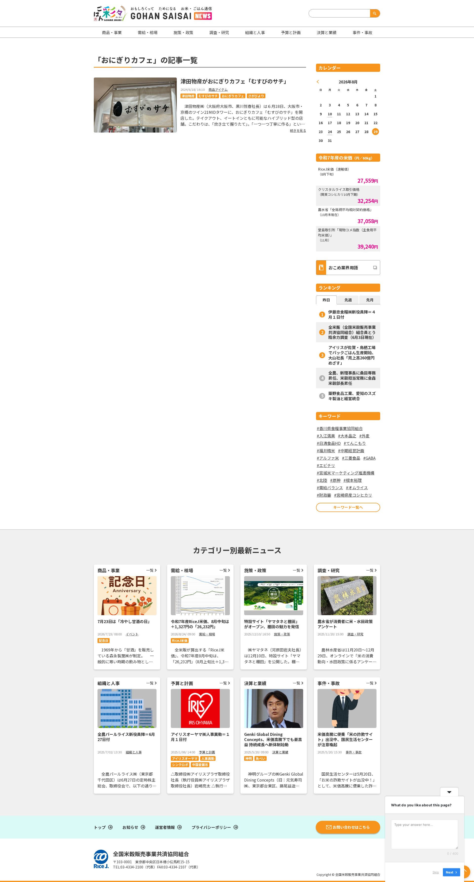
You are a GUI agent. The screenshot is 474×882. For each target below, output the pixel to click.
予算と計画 (291, 32)
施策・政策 (183, 32)
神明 (248, 758)
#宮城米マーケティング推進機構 (345, 473)
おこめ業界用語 (343, 267)
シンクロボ (180, 764)
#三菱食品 (351, 458)
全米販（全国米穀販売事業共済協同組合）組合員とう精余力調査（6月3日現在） (352, 332)
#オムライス (357, 487)
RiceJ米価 (179, 640)
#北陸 (322, 480)
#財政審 (324, 495)
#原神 (335, 480)
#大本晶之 (347, 436)
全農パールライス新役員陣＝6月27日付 (126, 736)
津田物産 (188, 96)
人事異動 (207, 758)
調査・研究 (219, 32)
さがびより (256, 96)
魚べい (260, 758)
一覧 (150, 570)
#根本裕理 (352, 480)
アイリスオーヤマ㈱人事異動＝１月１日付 (200, 736)
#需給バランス (330, 487)
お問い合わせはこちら (351, 827)
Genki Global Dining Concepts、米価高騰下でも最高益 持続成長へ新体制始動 (273, 739)
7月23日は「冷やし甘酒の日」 (125, 621)
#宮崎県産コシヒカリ (353, 495)
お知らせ (130, 827)
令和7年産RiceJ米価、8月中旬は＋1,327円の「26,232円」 (200, 623)
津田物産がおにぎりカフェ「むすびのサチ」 (234, 81)
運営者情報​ (165, 827)
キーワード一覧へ (348, 507)
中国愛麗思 (200, 764)
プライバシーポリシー (211, 827)
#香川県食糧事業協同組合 (340, 428)
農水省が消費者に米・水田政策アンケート (345, 623)
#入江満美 (326, 436)
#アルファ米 (328, 458)
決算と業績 (326, 32)
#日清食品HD (329, 443)
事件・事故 (354, 752)
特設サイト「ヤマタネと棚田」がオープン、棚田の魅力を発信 (271, 623)
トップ (100, 827)
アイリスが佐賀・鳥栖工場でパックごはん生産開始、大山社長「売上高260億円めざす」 (352, 355)
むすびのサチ (208, 96)
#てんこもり (355, 443)
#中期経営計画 (351, 450)
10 (330, 113)
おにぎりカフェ (233, 96)
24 (330, 131)
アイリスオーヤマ (185, 758)
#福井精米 (326, 450)
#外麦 (364, 436)
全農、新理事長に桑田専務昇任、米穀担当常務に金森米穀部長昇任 (352, 378)
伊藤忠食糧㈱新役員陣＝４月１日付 (352, 314)
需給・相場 (148, 32)
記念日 (103, 640)
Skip (436, 872)
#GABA (369, 458)
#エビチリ (326, 465)
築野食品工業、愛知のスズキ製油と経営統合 (352, 395)
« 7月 (318, 81)
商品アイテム (218, 89)
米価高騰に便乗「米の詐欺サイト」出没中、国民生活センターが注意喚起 (345, 739)
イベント (132, 634)
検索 (374, 13)
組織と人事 (255, 32)
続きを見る (298, 130)
